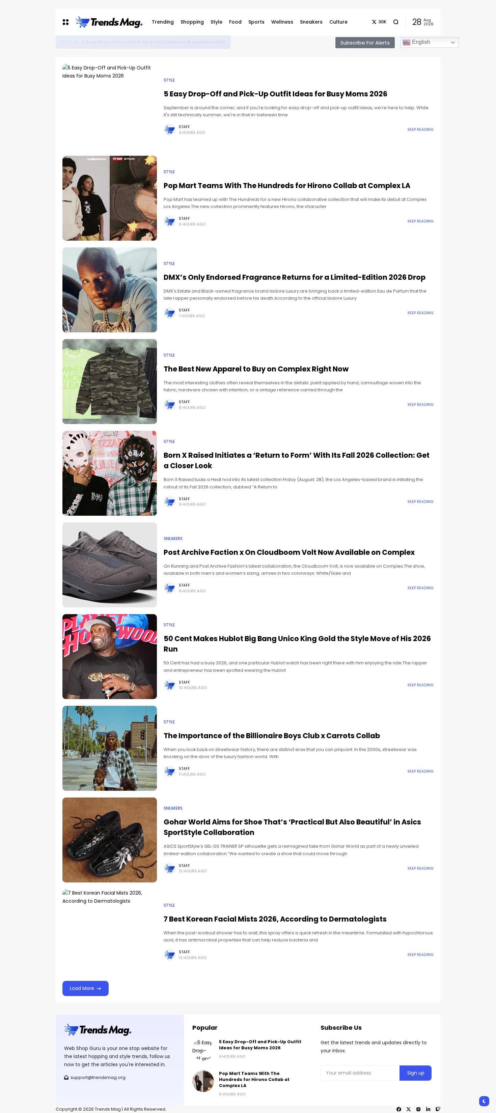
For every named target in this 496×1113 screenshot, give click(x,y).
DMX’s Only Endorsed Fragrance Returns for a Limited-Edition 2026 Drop (294, 277)
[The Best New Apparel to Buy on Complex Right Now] (109, 381)
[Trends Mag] (108, 22)
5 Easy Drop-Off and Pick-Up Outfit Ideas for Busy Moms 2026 (154, 42)
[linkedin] (428, 1109)
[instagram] (418, 1109)
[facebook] (398, 1109)
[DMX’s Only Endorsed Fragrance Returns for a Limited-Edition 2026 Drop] (109, 289)
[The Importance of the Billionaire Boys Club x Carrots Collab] (109, 748)
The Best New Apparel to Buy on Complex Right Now (256, 369)
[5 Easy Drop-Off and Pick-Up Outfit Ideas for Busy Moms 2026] (77, 42)
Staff (184, 126)
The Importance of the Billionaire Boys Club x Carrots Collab (272, 736)
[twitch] (438, 1109)
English (420, 42)
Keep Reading (421, 129)
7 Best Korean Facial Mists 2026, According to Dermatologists (275, 919)
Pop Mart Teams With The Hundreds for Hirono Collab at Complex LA (287, 185)
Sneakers (173, 538)
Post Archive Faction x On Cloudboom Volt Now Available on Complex (289, 552)
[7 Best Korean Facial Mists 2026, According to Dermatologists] (109, 931)
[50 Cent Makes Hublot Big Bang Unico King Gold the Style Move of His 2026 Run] (109, 656)
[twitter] (408, 1109)
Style (66, 41)
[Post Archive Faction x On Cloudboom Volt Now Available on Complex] (109, 564)
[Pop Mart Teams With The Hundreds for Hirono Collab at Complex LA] (109, 198)
